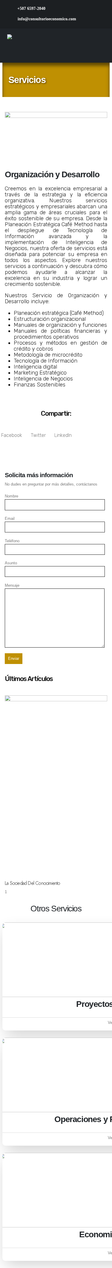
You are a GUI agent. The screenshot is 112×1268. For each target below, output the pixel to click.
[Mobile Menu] (99, 46)
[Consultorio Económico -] (44, 45)
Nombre (11, 496)
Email (10, 518)
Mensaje (12, 585)
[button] (11, 432)
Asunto (11, 563)
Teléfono (12, 541)
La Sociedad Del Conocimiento (32, 883)
